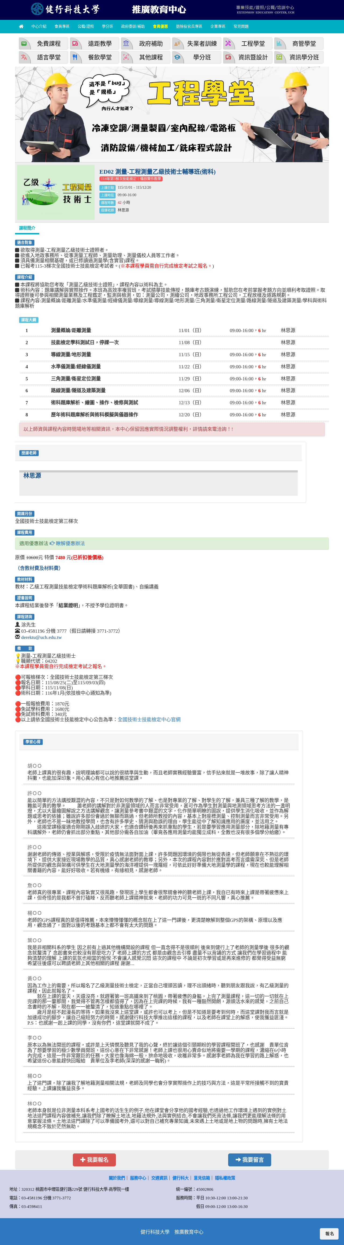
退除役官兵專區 (189, 26)
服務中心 (138, 1178)
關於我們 (117, 1178)
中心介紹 (38, 26)
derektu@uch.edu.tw (41, 637)
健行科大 (181, 1178)
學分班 (107, 26)
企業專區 (217, 26)
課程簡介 (27, 228)
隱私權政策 (225, 1178)
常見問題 (241, 26)
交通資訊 (159, 1178)
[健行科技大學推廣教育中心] (158, 9)
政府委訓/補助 (133, 26)
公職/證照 (86, 26)
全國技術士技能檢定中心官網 (149, 719)
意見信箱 (202, 1178)
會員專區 (62, 26)
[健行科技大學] (64, 9)
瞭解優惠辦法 (70, 543)
